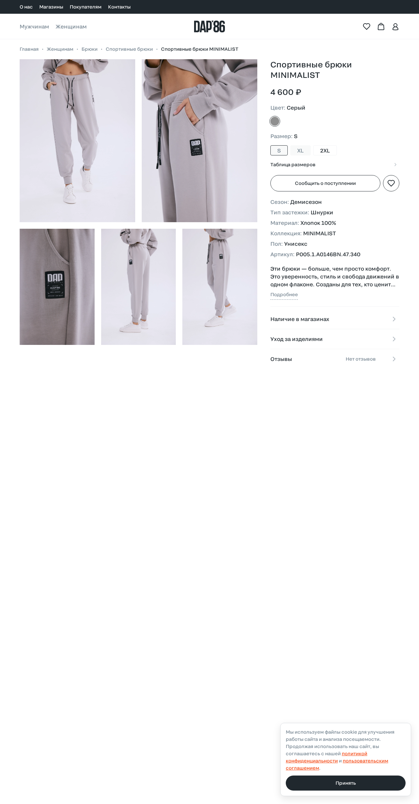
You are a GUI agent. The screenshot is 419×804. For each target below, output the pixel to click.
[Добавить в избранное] (391, 183)
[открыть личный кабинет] (395, 26)
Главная (29, 49)
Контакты (119, 6)
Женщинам (71, 26)
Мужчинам (34, 26)
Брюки (90, 49)
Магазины (51, 6)
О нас (26, 6)
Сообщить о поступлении (325, 183)
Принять (346, 783)
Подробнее (284, 294)
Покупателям (85, 6)
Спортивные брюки (129, 49)
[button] (77, 140)
